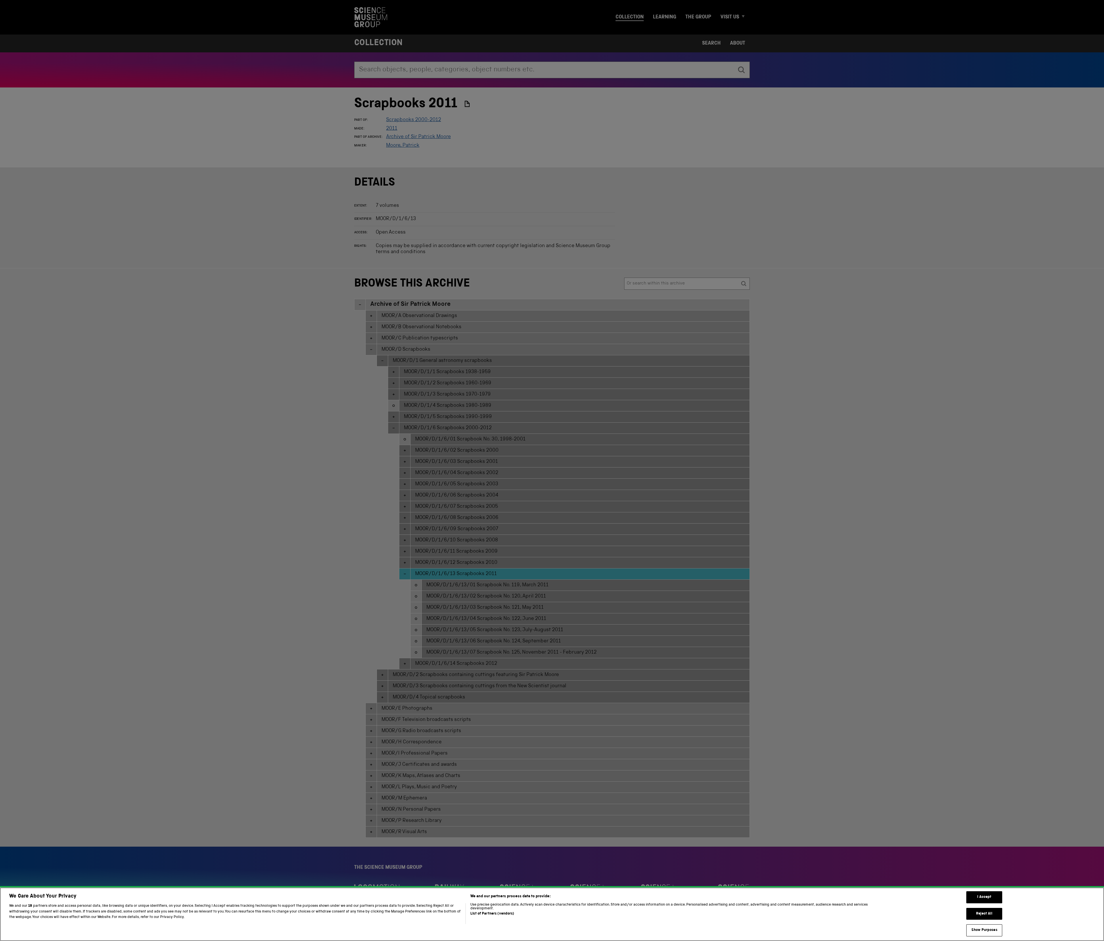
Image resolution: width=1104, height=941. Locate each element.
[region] (552, 914)
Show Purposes (984, 930)
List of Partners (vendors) (492, 914)
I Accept (984, 897)
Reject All (984, 914)
